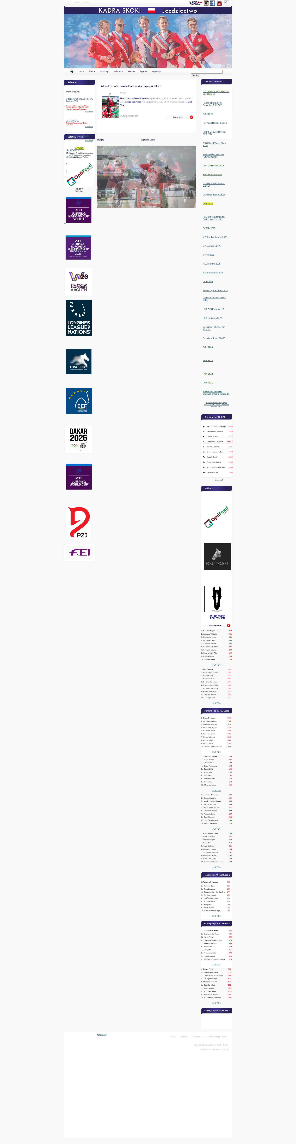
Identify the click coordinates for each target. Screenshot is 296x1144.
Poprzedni (145, 139)
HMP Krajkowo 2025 (212, 318)
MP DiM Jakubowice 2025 (215, 237)
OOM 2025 (208, 281)
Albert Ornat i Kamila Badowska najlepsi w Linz (131, 86)
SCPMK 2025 (209, 228)
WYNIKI (79, 148)
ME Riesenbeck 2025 (213, 273)
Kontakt (77, 3)
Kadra (92, 71)
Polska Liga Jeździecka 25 (215, 290)
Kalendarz (118, 71)
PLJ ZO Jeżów (73, 150)
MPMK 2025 (208, 255)
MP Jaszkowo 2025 (212, 246)
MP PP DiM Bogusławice (78, 136)
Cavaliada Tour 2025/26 (214, 195)
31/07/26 (219, 480)
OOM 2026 (208, 114)
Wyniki (143, 71)
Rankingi (104, 71)
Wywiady (156, 71)
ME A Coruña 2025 (211, 264)
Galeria (131, 71)
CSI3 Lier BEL (72, 121)
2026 (210, 134)
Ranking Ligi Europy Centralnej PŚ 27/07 (212, 104)
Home (81, 71)
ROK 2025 (208, 203)
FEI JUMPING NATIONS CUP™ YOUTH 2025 (214, 218)
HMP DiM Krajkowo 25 (213, 309)
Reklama (86, 3)
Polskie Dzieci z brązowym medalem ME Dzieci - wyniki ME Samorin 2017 (216, 404)
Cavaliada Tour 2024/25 (214, 338)
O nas (68, 3)
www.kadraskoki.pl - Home (215, 1036)
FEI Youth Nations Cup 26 (215, 123)
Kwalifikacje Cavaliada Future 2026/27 (213, 155)
